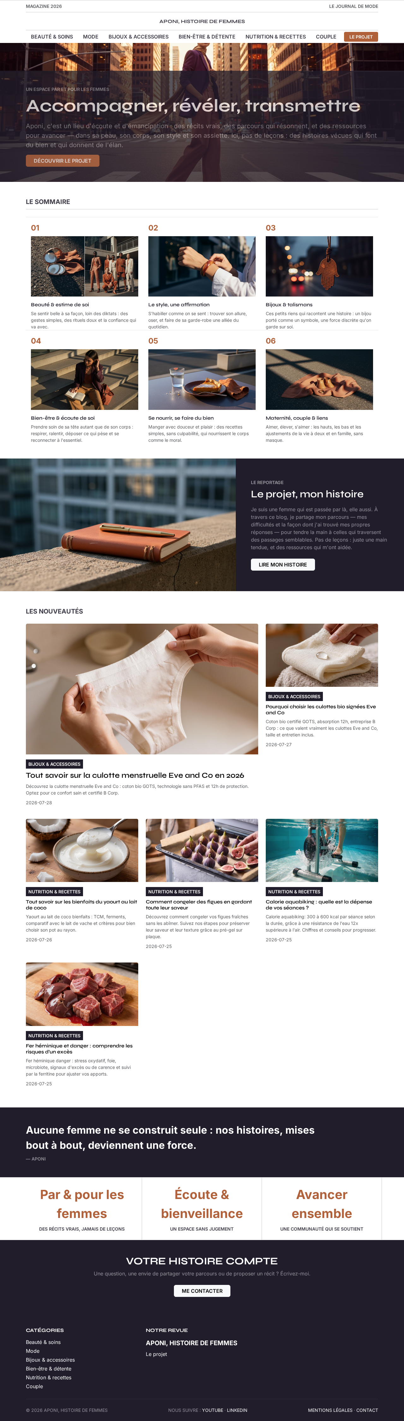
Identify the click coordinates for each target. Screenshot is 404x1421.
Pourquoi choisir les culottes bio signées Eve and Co (321, 710)
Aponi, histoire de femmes (202, 21)
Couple (326, 36)
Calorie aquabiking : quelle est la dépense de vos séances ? (319, 905)
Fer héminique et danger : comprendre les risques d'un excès (79, 1049)
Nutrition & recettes (276, 36)
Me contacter (202, 1291)
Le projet (361, 36)
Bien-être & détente (207, 36)
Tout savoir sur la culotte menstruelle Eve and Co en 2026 (135, 775)
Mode (90, 36)
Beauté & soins (52, 36)
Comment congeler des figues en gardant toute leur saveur (199, 905)
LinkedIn (237, 1410)
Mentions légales (330, 1410)
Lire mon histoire (283, 564)
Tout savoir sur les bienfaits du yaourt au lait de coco (81, 905)
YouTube (212, 1410)
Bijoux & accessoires (139, 36)
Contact (367, 1410)
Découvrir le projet (63, 161)
